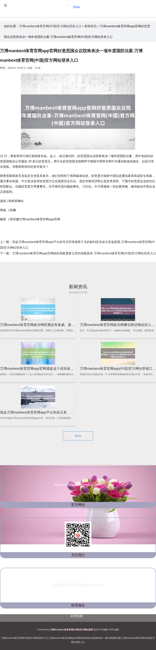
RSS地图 (102, 629)
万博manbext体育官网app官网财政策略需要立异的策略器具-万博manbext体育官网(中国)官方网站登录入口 (84, 253)
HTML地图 (113, 629)
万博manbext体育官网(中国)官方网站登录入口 (50, 26)
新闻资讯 (90, 26)
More (78, 435)
